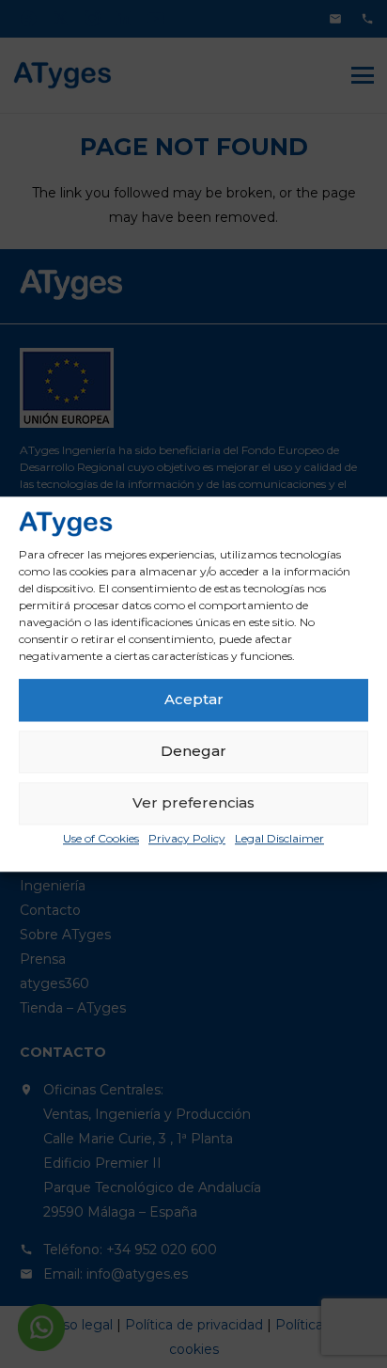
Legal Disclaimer (279, 838)
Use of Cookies (101, 838)
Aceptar (194, 700)
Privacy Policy (186, 838)
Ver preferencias (193, 803)
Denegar (193, 752)
